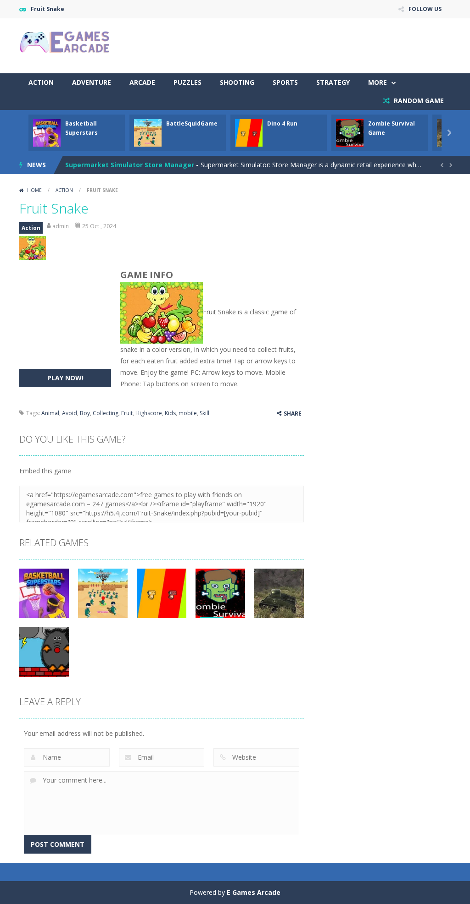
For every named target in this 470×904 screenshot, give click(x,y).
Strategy (333, 82)
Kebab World (86, 168)
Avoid (69, 413)
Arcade (142, 82)
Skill (204, 413)
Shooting (237, 82)
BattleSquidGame (192, 123)
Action (41, 82)
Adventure (91, 82)
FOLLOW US (425, 9)
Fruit (127, 413)
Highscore (148, 413)
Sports (285, 82)
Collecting (105, 413)
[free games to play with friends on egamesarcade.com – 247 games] (65, 42)
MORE (377, 82)
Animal (50, 413)
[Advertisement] (284, 45)
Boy (85, 413)
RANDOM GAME (418, 100)
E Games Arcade (253, 892)
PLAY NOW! (65, 377)
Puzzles (187, 82)
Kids (170, 413)
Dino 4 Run (282, 123)
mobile (188, 413)
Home (34, 190)
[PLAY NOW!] (47, 132)
